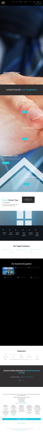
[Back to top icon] (40, 428)
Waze (5, 416)
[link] (13, 354)
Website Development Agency (20, 429)
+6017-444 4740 (26, 377)
